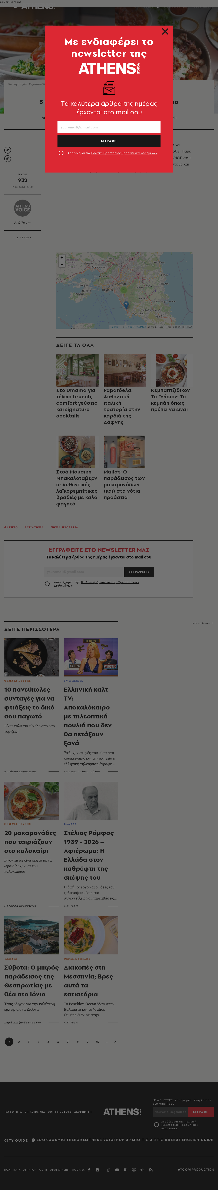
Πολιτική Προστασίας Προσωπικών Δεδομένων (124, 153)
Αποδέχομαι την (112, 153)
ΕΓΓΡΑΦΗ (109, 141)
